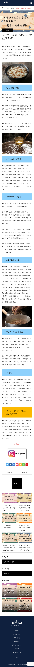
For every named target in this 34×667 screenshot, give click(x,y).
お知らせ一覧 (17, 652)
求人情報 (17, 638)
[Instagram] (17, 657)
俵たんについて (17, 634)
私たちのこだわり (17, 645)
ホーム (17, 630)
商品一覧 (17, 641)
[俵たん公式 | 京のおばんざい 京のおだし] (17, 623)
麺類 (7, 30)
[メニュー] (31, 3)
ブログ (17, 648)
